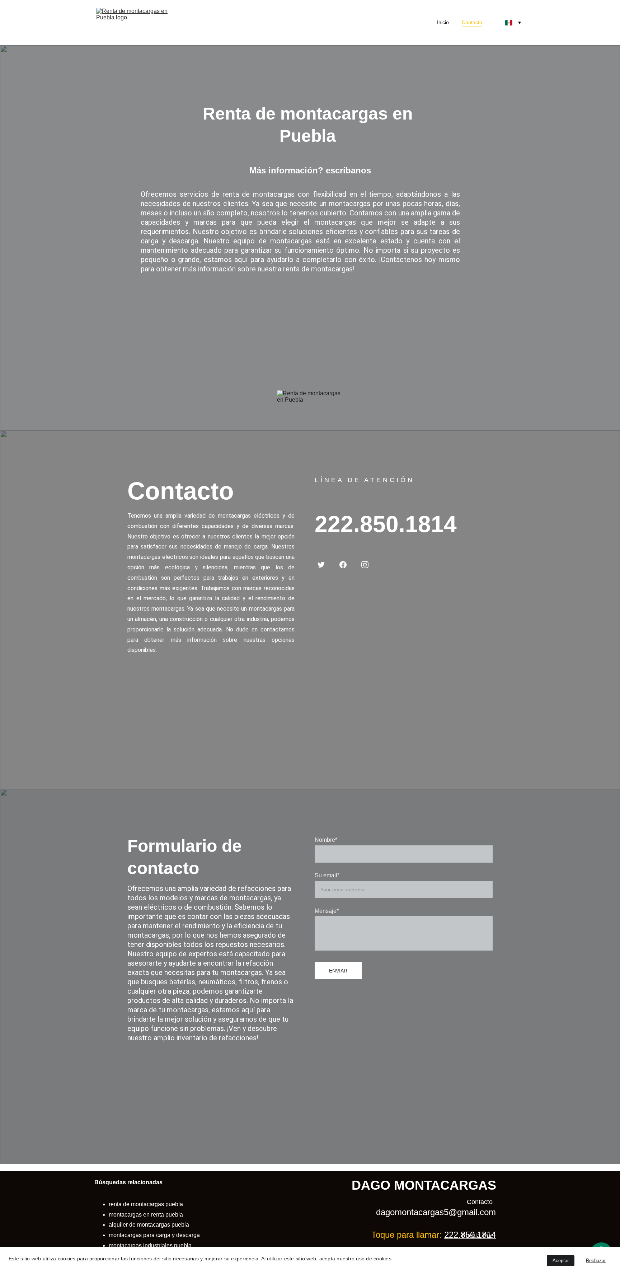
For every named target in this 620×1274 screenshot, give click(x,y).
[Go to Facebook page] (343, 564)
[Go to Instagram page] (364, 564)
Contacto (472, 22)
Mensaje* (327, 911)
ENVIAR (338, 971)
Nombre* (326, 840)
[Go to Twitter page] (321, 564)
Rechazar (596, 1260)
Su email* (327, 875)
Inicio (443, 22)
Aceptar (561, 1260)
